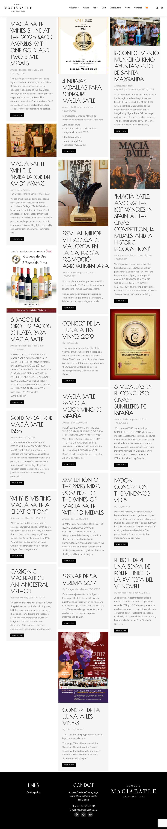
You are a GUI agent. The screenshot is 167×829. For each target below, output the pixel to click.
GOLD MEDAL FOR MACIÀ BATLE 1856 (31, 424)
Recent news (136, 255)
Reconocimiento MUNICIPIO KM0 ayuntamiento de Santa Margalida (136, 66)
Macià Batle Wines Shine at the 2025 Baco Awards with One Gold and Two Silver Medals (31, 43)
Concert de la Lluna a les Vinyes (81, 716)
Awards (13, 69)
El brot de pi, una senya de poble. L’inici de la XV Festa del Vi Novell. (133, 573)
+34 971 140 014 (87, 806)
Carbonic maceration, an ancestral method (29, 581)
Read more (17, 115)
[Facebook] (76, 814)
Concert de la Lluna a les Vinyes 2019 (81, 330)
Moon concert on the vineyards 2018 (132, 490)
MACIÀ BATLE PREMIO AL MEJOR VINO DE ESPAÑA (81, 406)
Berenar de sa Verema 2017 (79, 579)
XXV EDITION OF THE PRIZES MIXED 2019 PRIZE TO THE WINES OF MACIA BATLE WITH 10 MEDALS (83, 496)
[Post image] (83, 45)
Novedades (127, 85)
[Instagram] (83, 814)
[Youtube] (90, 814)
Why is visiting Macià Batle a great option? (30, 505)
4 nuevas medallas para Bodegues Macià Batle (82, 91)
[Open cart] (162, 8)
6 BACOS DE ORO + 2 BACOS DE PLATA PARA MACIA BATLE (30, 329)
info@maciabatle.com (86, 809)
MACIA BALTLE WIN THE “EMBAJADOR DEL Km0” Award (30, 174)
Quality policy (33, 792)
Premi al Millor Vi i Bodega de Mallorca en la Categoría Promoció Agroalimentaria (85, 249)
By (31, 69)
